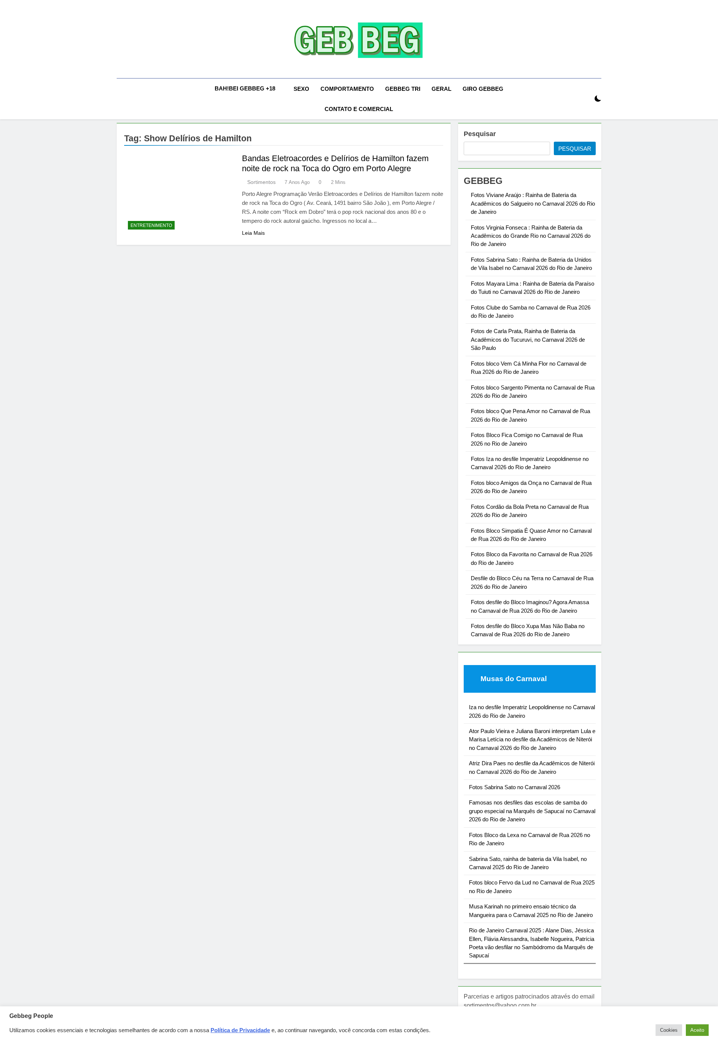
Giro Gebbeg (483, 89)
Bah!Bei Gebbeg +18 (245, 88)
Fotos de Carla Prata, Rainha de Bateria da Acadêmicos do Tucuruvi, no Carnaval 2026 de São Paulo (528, 339)
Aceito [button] (697, 1030)
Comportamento (347, 89)
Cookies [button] (669, 1030)
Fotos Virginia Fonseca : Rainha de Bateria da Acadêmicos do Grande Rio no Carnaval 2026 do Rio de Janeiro (530, 235)
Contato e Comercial (359, 109)
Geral (441, 89)
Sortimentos (261, 182)
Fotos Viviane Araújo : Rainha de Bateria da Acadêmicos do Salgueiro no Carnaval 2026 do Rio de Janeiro (533, 203)
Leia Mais (253, 233)
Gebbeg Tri (402, 89)
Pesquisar (480, 134)
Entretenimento (151, 225)
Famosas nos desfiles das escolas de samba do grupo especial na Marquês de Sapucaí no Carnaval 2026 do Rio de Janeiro (532, 810)
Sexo (301, 89)
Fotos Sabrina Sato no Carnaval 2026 (514, 787)
